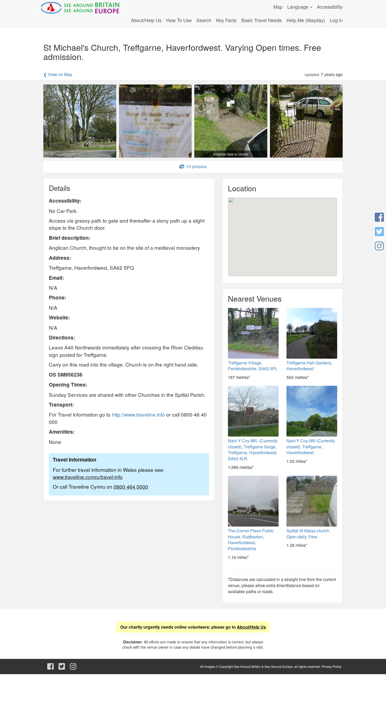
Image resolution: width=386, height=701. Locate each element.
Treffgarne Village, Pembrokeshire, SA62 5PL (253, 366)
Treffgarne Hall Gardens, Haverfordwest (309, 366)
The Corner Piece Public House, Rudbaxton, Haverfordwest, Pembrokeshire (251, 540)
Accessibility (330, 6)
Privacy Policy (331, 666)
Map (278, 6)
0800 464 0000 (131, 486)
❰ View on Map (57, 74)
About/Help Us (146, 20)
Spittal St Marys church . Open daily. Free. (308, 534)
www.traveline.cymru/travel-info (88, 476)
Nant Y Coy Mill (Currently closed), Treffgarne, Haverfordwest (310, 447)
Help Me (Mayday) (305, 20)
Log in (336, 20)
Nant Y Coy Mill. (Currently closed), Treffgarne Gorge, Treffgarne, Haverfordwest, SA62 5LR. (253, 450)
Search (203, 20)
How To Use (179, 20)
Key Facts (226, 20)
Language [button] (298, 6)
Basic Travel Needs (261, 20)
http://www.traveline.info (138, 414)
